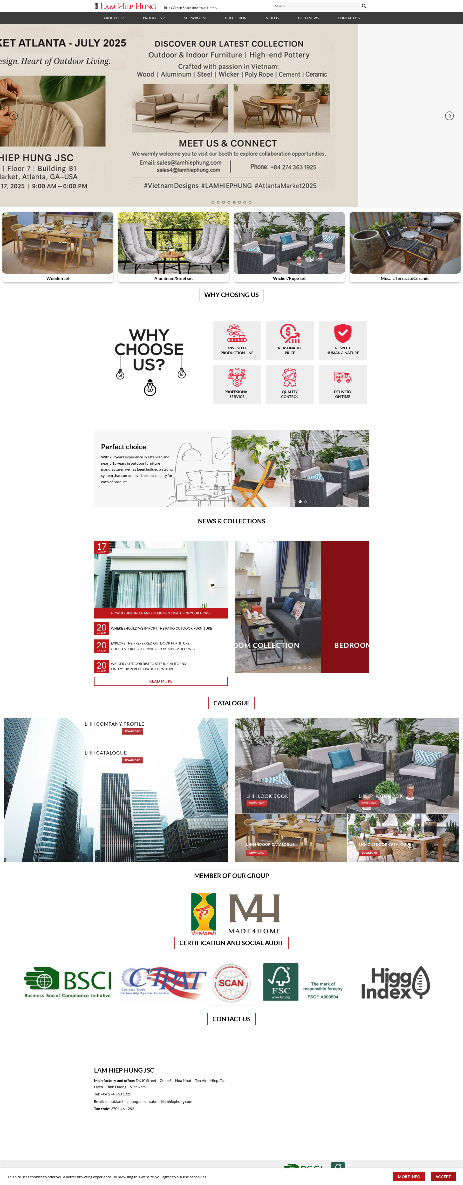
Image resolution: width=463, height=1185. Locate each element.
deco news (308, 18)
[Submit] (364, 6)
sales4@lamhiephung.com (170, 1101)
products (152, 18)
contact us (349, 18)
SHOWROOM (195, 18)
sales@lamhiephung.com (125, 1101)
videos (272, 18)
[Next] (449, 116)
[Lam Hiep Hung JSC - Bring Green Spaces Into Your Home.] (125, 6)
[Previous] (13, 116)
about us (111, 18)
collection (236, 18)
